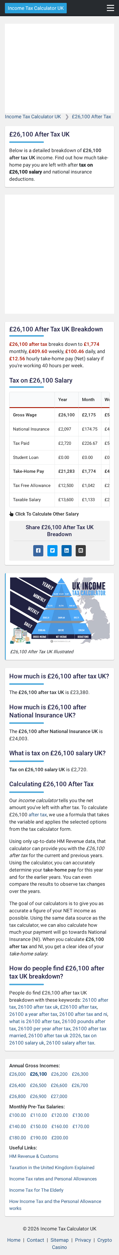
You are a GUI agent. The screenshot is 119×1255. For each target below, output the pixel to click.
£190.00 (38, 1137)
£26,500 (38, 1085)
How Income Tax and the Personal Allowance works (55, 1205)
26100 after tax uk (38, 1007)
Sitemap (60, 1240)
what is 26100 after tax (34, 1021)
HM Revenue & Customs (33, 1156)
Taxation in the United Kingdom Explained (51, 1167)
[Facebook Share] (38, 550)
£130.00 (80, 1115)
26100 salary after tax (70, 1043)
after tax (38, 814)
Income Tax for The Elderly (36, 1190)
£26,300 (80, 1074)
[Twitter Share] (52, 550)
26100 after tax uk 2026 (54, 1035)
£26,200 (59, 1074)
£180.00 (17, 1137)
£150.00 (38, 1126)
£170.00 (80, 1126)
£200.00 (59, 1137)
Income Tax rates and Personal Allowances (53, 1179)
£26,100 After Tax (91, 116)
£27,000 (59, 1096)
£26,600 (59, 1085)
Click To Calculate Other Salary (46, 514)
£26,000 (17, 1074)
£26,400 (17, 1085)
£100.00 (17, 1115)
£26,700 (80, 1085)
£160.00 (59, 1126)
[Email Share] (81, 550)
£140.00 (17, 1126)
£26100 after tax (78, 1007)
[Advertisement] (59, 68)
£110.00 (38, 1115)
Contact (35, 1240)
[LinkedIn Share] (67, 550)
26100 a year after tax (33, 1014)
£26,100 (38, 1074)
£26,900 (38, 1096)
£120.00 (59, 1115)
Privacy (83, 1240)
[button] (110, 8)
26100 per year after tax (44, 1028)
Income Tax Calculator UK (36, 8)
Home (14, 1240)
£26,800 (17, 1096)
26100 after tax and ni (83, 1014)
